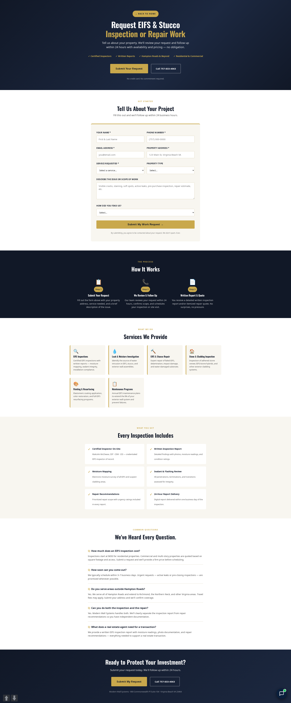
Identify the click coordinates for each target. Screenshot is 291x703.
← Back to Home (145, 13)
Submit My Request (129, 681)
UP (6, 698)
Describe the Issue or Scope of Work (117, 179)
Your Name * (103, 132)
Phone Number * (156, 132)
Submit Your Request (129, 68)
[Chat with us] (281, 693)
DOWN (14, 698)
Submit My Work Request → (145, 224)
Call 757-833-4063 (166, 68)
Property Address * (158, 148)
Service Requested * (107, 163)
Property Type (155, 163)
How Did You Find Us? (108, 205)
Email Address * (105, 148)
